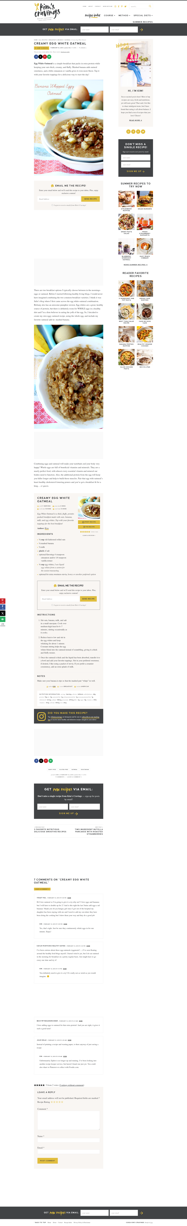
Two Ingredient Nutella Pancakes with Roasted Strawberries (89, 831)
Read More (135, 120)
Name (40, 1136)
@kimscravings (56, 717)
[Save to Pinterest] (45, 57)
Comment (42, 1108)
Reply (69, 897)
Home (84, 6)
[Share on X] (40, 57)
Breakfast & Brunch (56, 40)
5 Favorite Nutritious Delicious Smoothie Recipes (50, 830)
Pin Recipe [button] (90, 527)
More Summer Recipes (135, 265)
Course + (109, 15)
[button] (81, 531)
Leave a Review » (89, 535)
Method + (124, 15)
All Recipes (43, 40)
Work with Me (107, 6)
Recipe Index (93, 16)
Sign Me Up (67, 813)
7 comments (59, 777)
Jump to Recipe (42, 48)
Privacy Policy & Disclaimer (82, 1222)
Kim (47, 528)
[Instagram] (115, 6)
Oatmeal (68, 40)
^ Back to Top (40, 1222)
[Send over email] (49, 57)
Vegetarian (85, 769)
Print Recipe (90, 522)
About (90, 6)
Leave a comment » (74, 777)
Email (40, 1147)
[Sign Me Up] (141, 29)
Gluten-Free (63, 769)
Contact (98, 6)
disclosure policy (65, 52)
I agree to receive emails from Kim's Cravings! (70, 205)
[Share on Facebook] (36, 57)
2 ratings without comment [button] (71, 1085)
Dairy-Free (52, 769)
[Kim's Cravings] (47, 12)
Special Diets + (143, 15)
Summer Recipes (143, 22)
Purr (151, 1222)
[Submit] (150, 6)
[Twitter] (125, 6)
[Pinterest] (121, 6)
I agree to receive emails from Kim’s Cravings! (70, 605)
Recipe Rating (43, 1101)
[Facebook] (118, 6)
